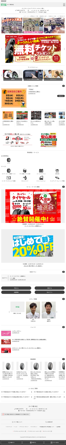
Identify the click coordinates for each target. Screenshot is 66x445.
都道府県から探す (43, 16)
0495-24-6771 (21, 10)
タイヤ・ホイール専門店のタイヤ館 (31, 16)
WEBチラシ (33, 272)
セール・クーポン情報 (33, 187)
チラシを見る (56, 442)
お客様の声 (49, 422)
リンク (16, 426)
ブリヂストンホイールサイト (34, 431)
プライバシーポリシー (24, 426)
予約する (16, 288)
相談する (49, 288)
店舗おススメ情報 (33, 86)
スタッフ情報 (33, 299)
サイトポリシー (34, 426)
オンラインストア (46, 431)
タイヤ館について (18, 422)
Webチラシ (49, 292)
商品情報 (33, 359)
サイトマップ (9, 426)
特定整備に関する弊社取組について (47, 426)
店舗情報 (16, 292)
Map (45, 12)
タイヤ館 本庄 (10, 4)
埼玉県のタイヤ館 (52, 16)
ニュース (33, 327)
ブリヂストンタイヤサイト (19, 431)
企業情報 (58, 426)
